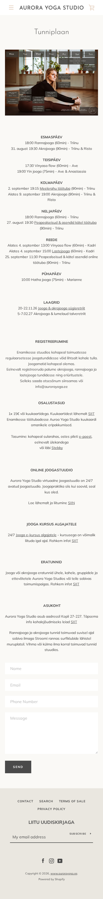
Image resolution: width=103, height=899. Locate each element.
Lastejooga (61, 251)
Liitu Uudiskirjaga (51, 822)
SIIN (71, 503)
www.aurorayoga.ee (63, 873)
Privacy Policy (52, 809)
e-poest (85, 436)
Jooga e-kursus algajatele (36, 535)
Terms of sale (72, 801)
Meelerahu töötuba (55, 188)
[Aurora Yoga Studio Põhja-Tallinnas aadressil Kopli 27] (51, 114)
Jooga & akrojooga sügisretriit (61, 308)
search (46, 801)
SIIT (91, 413)
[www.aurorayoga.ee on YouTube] (60, 860)
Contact (25, 801)
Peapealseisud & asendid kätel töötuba (65, 222)
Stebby (57, 447)
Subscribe (78, 833)
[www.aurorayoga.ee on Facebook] (43, 860)
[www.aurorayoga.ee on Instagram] (51, 860)
